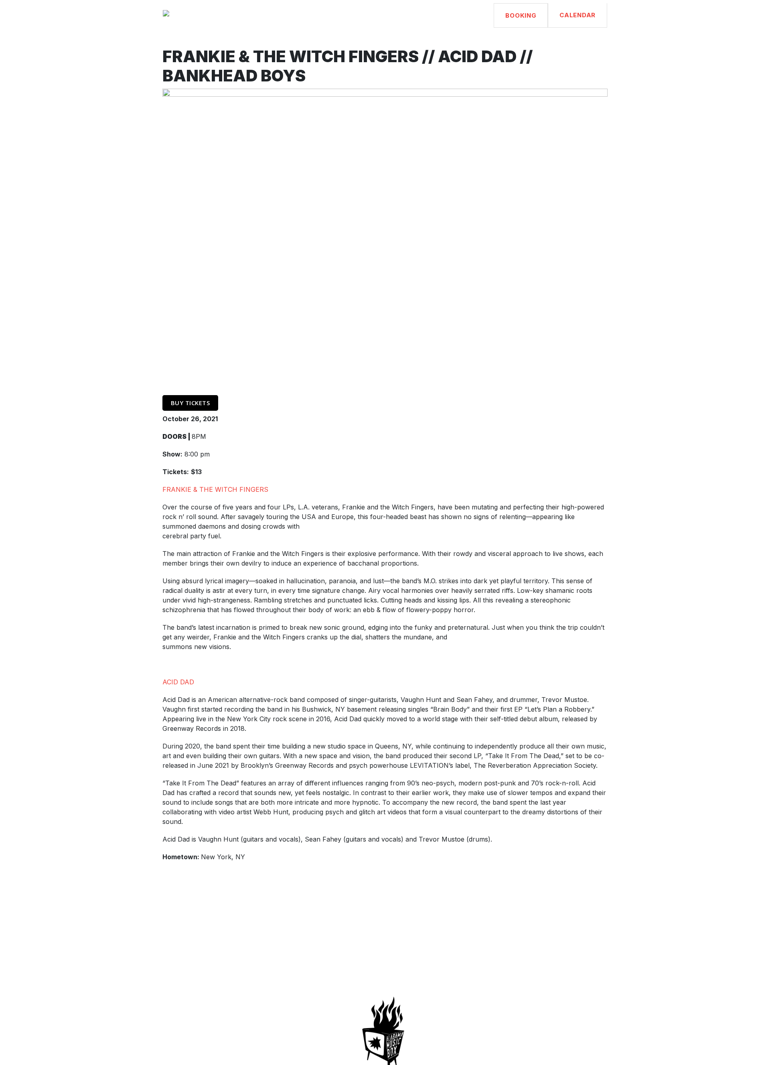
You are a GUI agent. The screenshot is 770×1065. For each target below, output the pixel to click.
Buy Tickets (190, 403)
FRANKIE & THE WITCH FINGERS (215, 489)
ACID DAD (178, 682)
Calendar (577, 15)
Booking (520, 15)
